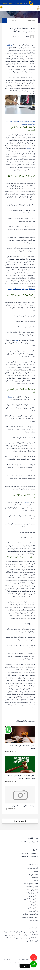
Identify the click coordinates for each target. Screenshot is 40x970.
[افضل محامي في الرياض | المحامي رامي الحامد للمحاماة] (38, 8)
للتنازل (27, 502)
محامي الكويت (33, 905)
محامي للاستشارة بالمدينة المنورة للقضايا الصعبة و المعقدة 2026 (21, 777)
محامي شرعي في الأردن (30, 914)
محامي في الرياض (32, 874)
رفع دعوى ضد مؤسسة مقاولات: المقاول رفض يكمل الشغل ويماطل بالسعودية (20, 123)
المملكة (10, 397)
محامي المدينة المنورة (31, 898)
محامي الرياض (33, 908)
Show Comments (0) (20, 821)
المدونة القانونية (32, 868)
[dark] (10, 8)
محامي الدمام (33, 911)
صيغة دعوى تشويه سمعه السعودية (23, 806)
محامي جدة (34, 902)
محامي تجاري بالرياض (30, 883)
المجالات (9, 45)
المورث (16, 340)
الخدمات (35, 877)
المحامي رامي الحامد (31, 892)
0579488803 (19, 3)
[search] (14, 8)
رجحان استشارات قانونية (30, 917)
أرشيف (36, 871)
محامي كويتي (33, 895)
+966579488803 (8, 3)
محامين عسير (33, 920)
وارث (28, 148)
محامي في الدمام (32, 889)
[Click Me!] (33, 964)
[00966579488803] (33, 957)
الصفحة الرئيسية (32, 20)
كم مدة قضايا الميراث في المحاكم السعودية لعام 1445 (21, 290)
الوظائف (35, 880)
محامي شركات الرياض (30, 886)
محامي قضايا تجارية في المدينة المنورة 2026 (22, 747)
